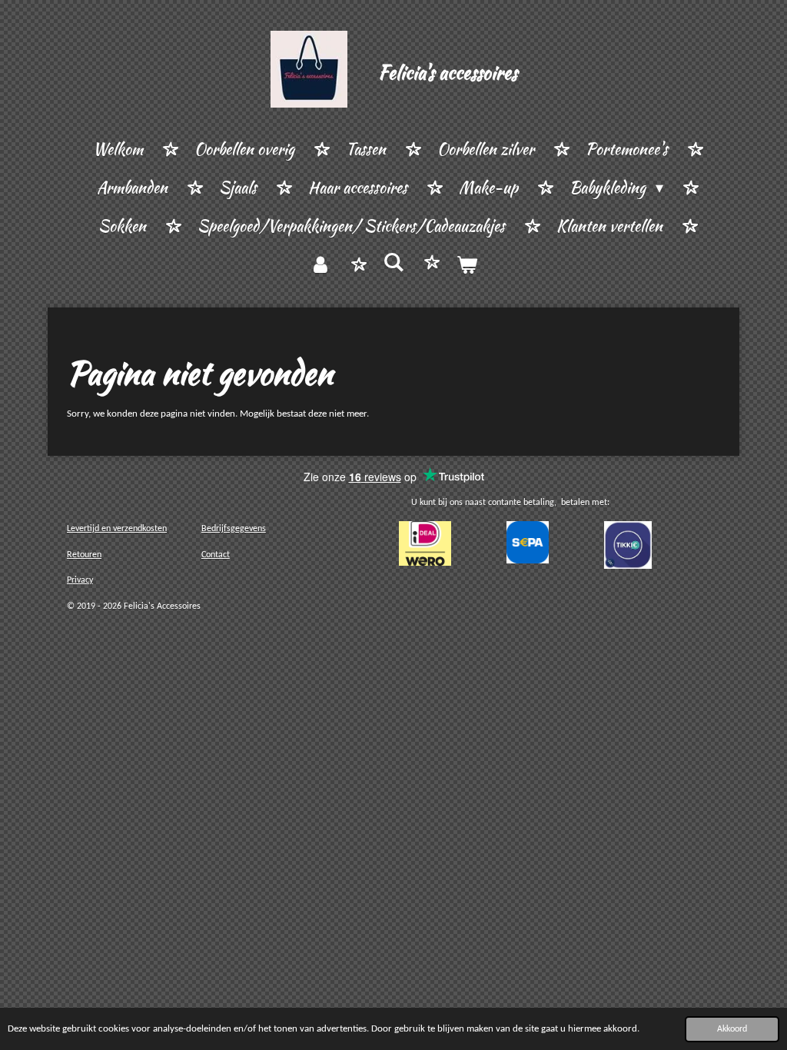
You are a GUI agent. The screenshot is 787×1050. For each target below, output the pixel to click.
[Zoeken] (393, 262)
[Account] (320, 265)
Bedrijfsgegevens (233, 528)
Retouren (84, 555)
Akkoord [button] (732, 1029)
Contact (215, 555)
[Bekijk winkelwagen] (466, 265)
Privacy (80, 580)
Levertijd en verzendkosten (117, 528)
